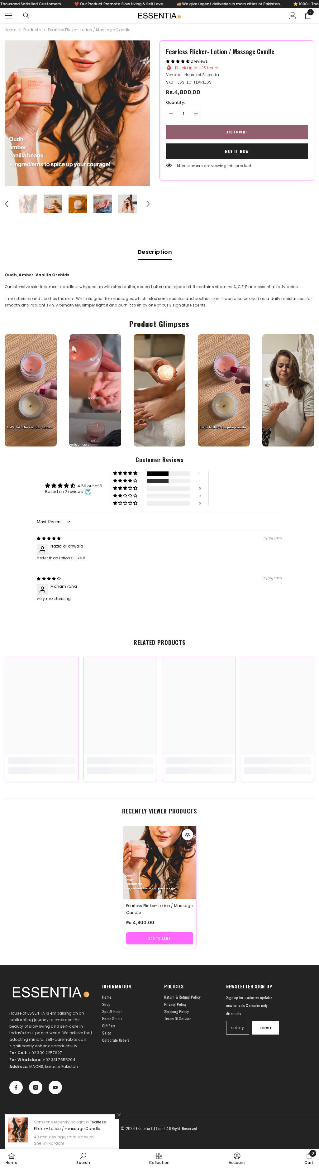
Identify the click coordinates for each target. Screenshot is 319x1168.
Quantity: (175, 102)
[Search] (26, 15)
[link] (41, 760)
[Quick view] (187, 834)
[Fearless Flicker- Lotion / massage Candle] (159, 862)
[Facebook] (16, 1087)
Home (10, 29)
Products (32, 29)
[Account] (292, 15)
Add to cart (236, 132)
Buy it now (237, 151)
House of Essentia (201, 74)
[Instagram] (35, 1087)
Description (155, 252)
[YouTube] (55, 1087)
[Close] (119, 1114)
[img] (49, 538)
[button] (6, 204)
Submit (265, 1028)
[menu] (8, 15)
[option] (77, 113)
